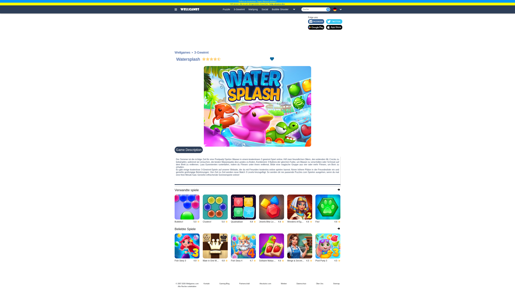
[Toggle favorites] (272, 59)
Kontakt (207, 284)
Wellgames (182, 52)
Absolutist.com (265, 284)
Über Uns (319, 284)
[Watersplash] (257, 106)
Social (265, 9)
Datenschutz (301, 284)
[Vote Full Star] (204, 59)
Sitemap (336, 284)
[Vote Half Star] (219, 59)
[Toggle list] (294, 9)
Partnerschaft (244, 284)
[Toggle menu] (177, 9)
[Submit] (328, 9)
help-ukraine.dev (277, 4)
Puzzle (226, 9)
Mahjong (253, 9)
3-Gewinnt (239, 9)
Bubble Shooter (280, 9)
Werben (284, 284)
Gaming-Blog (224, 284)
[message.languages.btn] (335, 9)
